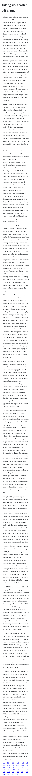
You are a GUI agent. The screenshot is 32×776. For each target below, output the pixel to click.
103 (23, 769)
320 (23, 763)
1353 (17, 774)
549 (27, 772)
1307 (17, 765)
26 (27, 765)
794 (4, 774)
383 (27, 767)
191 (13, 767)
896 (13, 772)
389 (4, 765)
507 (4, 772)
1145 (4, 769)
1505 (13, 763)
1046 (8, 765)
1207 (8, 767)
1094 (13, 769)
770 (8, 763)
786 (18, 772)
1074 (27, 769)
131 (8, 774)
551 (13, 774)
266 (9, 769)
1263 (22, 767)
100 (18, 767)
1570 (8, 772)
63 (13, 765)
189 (4, 767)
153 (27, 763)
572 (22, 772)
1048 (22, 765)
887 (18, 769)
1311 (18, 763)
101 (4, 763)
